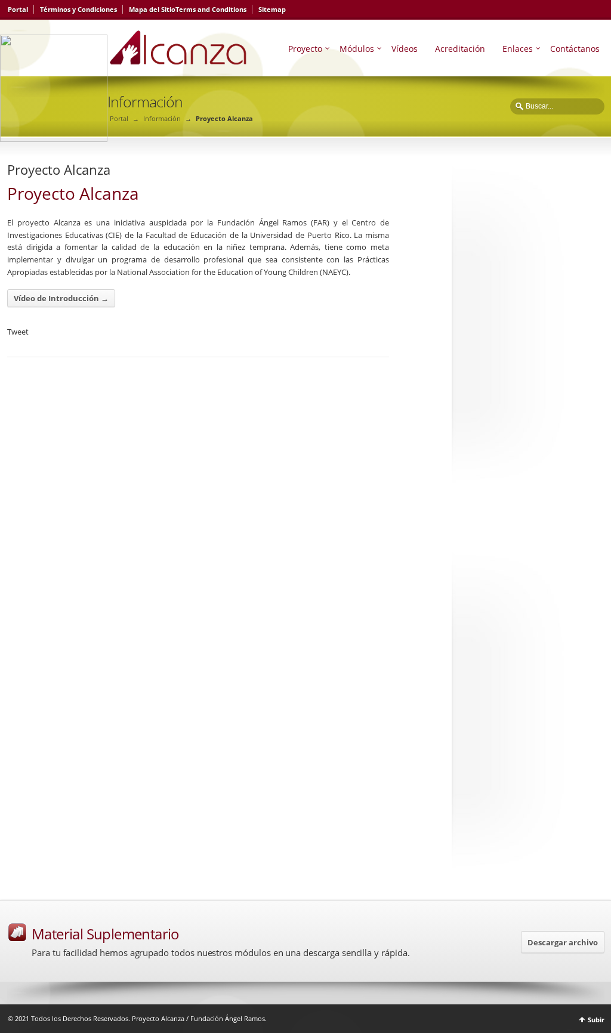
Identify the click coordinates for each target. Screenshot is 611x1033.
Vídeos (404, 48)
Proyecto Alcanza (58, 169)
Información (162, 118)
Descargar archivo (562, 942)
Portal (18, 9)
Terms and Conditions (210, 9)
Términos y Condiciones (78, 9)
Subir (596, 1019)
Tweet (18, 331)
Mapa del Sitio (152, 9)
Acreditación (460, 48)
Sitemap (272, 9)
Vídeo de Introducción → (61, 298)
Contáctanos (575, 48)
